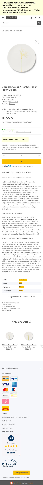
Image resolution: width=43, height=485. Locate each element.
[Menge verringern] (4, 156)
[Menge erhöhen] (39, 156)
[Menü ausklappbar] (3, 16)
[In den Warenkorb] (3, 37)
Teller (20, 290)
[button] (32, 18)
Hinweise (30, 483)
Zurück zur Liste (7, 31)
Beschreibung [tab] (7, 172)
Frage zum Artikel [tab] (23, 172)
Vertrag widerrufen (21, 473)
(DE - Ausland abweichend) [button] (23, 132)
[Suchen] (39, 23)
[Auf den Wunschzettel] (37, 42)
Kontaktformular (7, 428)
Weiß (20, 283)
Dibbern (21, 287)
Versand (26, 477)
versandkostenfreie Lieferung (22, 122)
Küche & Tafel (13, 102)
